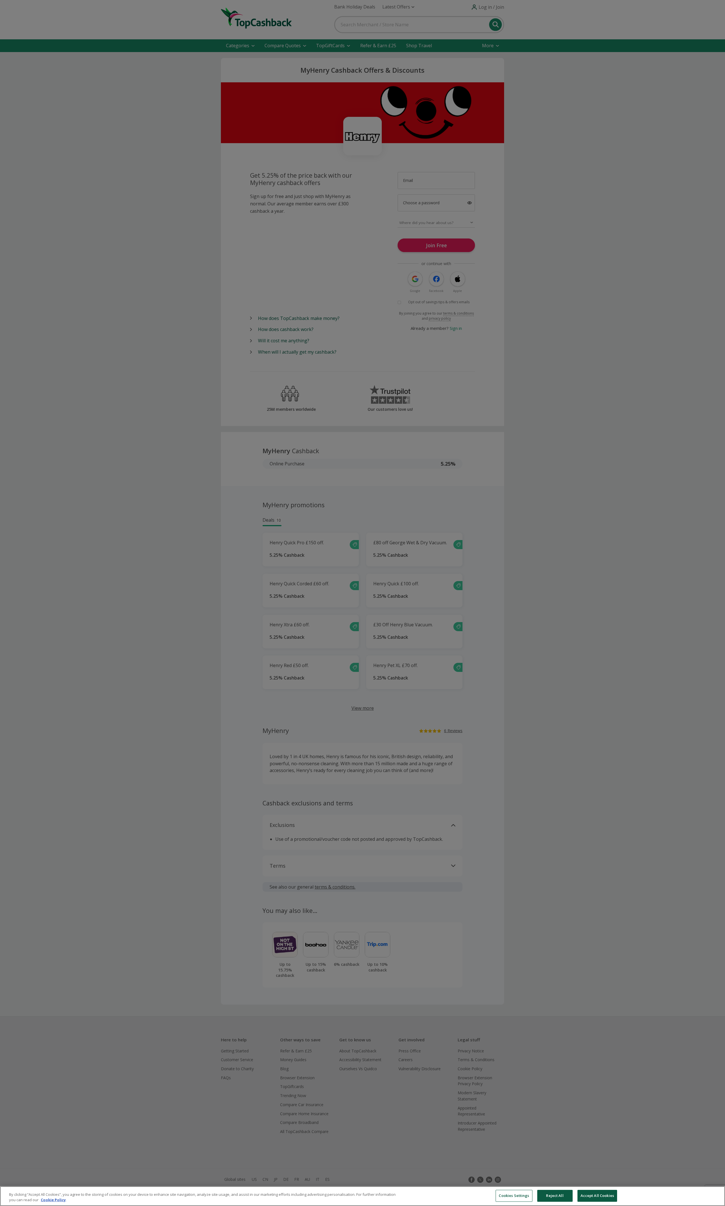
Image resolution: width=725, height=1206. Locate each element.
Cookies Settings (514, 1195)
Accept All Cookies (597, 1195)
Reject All (554, 1195)
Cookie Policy (53, 1200)
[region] (362, 1196)
